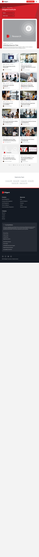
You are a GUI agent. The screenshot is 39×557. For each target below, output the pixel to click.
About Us (3, 212)
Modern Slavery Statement (8, 247)
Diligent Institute (9, 7)
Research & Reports (23, 201)
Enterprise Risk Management (7, 201)
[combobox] (8, 13)
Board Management (5, 199)
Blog (21, 199)
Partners (3, 218)
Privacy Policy (5, 233)
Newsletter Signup (23, 206)
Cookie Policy (5, 236)
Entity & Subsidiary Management (8, 206)
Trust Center (5, 243)
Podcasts (22, 203)
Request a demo (30, 1)
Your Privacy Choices (7, 241)
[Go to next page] (27, 165)
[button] (36, 1)
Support (3, 216)
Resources (4, 7)
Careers (3, 214)
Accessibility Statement (7, 249)
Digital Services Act (6, 238)
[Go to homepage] (6, 192)
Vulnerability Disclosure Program (9, 245)
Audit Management (5, 203)
